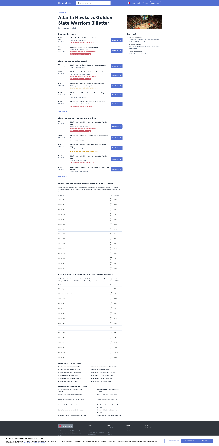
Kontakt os (129, 430)
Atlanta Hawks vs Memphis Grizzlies (69, 367)
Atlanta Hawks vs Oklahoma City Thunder (104, 367)
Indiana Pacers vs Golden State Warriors (109, 415)
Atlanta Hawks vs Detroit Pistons (101, 378)
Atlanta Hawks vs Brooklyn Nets (68, 375)
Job (89, 430)
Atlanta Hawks (62, 12)
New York (110, 428)
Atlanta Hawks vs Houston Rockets (69, 369)
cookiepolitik (27, 442)
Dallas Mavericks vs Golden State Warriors (71, 410)
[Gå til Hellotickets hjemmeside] (65, 3)
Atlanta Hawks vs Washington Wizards (103, 372)
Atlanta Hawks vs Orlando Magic (101, 381)
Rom (108, 430)
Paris (108, 432)
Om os (90, 428)
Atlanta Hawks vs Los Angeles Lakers (102, 375)
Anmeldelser (92, 434)
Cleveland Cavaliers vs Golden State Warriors (72, 415)
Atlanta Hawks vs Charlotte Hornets (69, 378)
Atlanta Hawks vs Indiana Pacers (68, 381)
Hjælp (128, 428)
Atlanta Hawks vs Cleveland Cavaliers (69, 372)
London (109, 434)
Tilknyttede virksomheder (96, 432)
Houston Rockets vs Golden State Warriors (71, 405)
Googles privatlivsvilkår (39, 442)
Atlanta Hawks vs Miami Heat (100, 369)
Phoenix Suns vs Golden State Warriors (70, 394)
